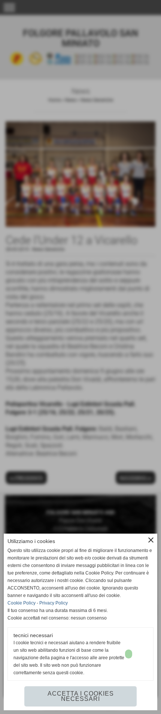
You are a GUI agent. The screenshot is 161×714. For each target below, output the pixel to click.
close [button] (150, 540)
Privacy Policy (53, 603)
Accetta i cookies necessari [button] (81, 696)
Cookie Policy (21, 603)
